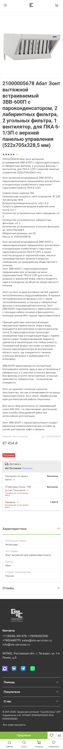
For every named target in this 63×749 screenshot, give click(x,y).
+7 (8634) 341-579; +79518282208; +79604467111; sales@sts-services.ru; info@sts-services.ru (27, 640)
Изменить (27, 468)
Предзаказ (24, 735)
